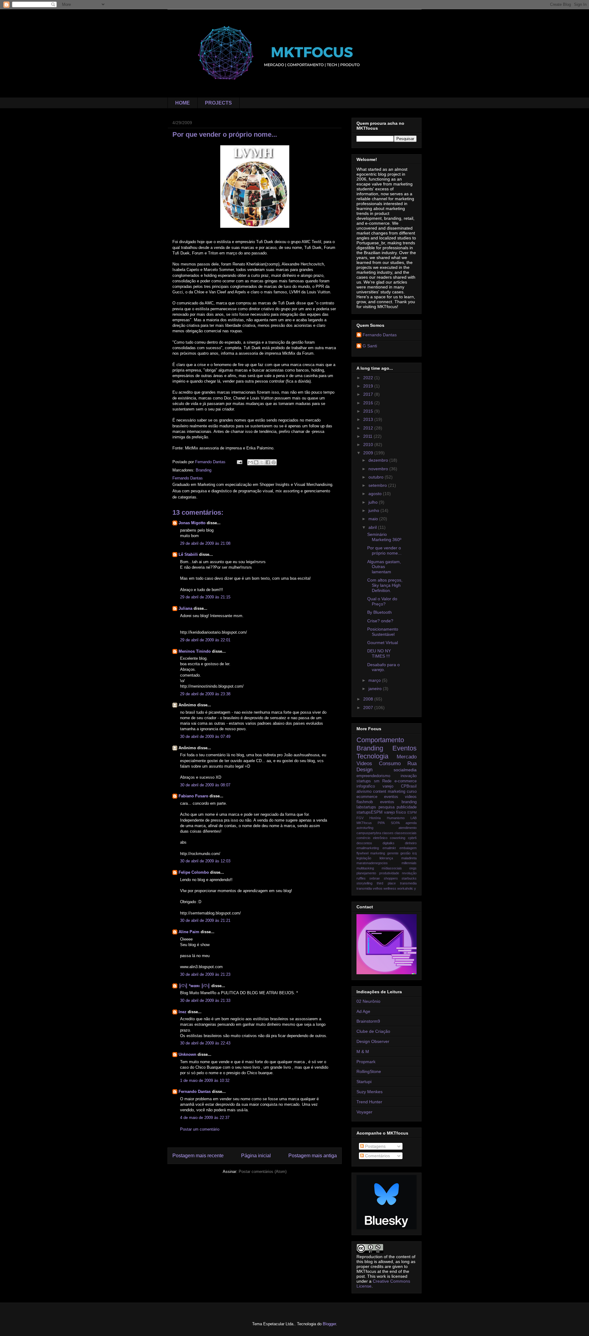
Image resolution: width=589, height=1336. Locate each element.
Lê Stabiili (188, 554)
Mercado (407, 757)
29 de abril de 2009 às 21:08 (205, 543)
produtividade (389, 873)
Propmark (365, 1061)
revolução (409, 873)
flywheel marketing (370, 853)
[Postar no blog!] (256, 462)
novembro (378, 468)
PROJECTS (218, 102)
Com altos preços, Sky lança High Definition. (384, 585)
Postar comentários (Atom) (263, 1171)
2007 (368, 707)
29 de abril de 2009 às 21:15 (205, 597)
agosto (375, 493)
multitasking (365, 868)
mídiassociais (392, 868)
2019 (368, 386)
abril (373, 527)
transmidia (364, 888)
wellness (389, 888)
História (375, 818)
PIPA (381, 823)
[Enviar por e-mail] (250, 462)
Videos (364, 763)
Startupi (363, 1081)
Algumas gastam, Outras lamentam (384, 566)
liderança (386, 858)
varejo (388, 786)
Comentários (377, 1155)
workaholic (405, 888)
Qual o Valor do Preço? (382, 601)
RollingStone (368, 1071)
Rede (386, 781)
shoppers (391, 878)
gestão (405, 853)
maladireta (409, 858)
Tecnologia (372, 756)
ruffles (361, 878)
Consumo (390, 763)
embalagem (408, 848)
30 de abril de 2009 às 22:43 (205, 1043)
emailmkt (389, 848)
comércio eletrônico (371, 838)
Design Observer (372, 1041)
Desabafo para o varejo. (383, 667)
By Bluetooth (379, 612)
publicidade (407, 807)
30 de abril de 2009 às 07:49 (205, 736)
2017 (368, 394)
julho (373, 502)
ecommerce (366, 797)
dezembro (378, 460)
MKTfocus (364, 823)
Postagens (375, 1146)
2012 (368, 428)
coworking (397, 838)
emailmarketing (367, 848)
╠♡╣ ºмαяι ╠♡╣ (194, 985)
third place (386, 883)
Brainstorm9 (368, 1021)
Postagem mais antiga (312, 1155)
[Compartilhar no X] (262, 462)
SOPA (395, 823)
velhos (378, 888)
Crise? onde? (380, 620)
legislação (363, 858)
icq (414, 853)
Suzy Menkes (369, 1091)
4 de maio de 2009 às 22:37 (204, 1117)
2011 (368, 436)
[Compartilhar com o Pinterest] (274, 462)
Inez (183, 1012)
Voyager (364, 1111)
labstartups (366, 807)
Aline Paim (189, 931)
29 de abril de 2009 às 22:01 (205, 640)
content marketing (389, 791)
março (375, 680)
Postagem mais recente (198, 1155)
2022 (368, 377)
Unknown (187, 1054)
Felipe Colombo (194, 872)
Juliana (185, 608)
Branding (203, 470)
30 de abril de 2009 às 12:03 (205, 861)
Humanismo (396, 818)
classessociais (406, 833)
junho (374, 510)
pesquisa (387, 807)
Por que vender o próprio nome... (384, 550)
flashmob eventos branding (386, 802)
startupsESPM (369, 812)
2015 (368, 411)
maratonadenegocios (372, 863)
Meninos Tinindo (195, 651)
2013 (368, 419)
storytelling (364, 883)
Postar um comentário (199, 1129)
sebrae (374, 878)
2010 (368, 444)
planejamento (366, 873)
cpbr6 (412, 838)
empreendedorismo (373, 776)
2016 (368, 402)
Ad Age (363, 1011)
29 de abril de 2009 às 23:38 (205, 694)
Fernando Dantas (195, 1091)
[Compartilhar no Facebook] (268, 462)
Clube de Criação (373, 1031)
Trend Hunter (369, 1101)
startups (363, 781)
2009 (368, 452)
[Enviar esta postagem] (239, 462)
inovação (409, 776)
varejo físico (395, 812)
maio (373, 518)
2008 (368, 699)
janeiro (375, 688)
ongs (413, 868)
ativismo (363, 791)
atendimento (407, 828)
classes (388, 833)
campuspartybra (368, 833)
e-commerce (406, 781)
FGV (360, 818)
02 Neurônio (368, 1001)
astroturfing (364, 828)
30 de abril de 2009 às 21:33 (205, 1000)
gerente (392, 853)
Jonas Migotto (192, 523)
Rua (412, 763)
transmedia (408, 883)
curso (412, 791)
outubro (376, 477)
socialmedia (405, 769)
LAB (413, 818)
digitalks (389, 843)
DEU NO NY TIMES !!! (379, 653)
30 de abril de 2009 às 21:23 (205, 974)
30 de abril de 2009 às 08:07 (205, 785)
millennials (409, 863)
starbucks (409, 878)
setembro (378, 485)
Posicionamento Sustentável (382, 632)
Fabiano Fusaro (193, 796)
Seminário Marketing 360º (384, 537)
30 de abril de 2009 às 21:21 (205, 920)
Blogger (329, 1324)
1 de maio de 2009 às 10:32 (204, 1080)
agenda (411, 823)
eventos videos (400, 797)
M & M (362, 1051)
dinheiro (411, 843)
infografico (365, 786)
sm (376, 781)
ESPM (412, 812)
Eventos (404, 748)
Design (364, 770)
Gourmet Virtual (382, 642)
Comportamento (380, 740)
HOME (182, 102)
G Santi (370, 345)
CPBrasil (409, 786)
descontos (364, 843)
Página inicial (256, 1155)
